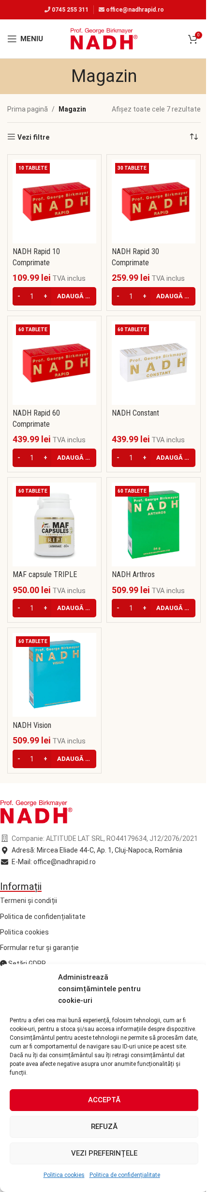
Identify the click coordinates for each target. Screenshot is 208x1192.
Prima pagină (27, 109)
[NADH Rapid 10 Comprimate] (54, 201)
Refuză (104, 1126)
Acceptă (104, 1099)
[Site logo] (104, 38)
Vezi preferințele (104, 1153)
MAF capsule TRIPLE (45, 574)
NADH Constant (135, 413)
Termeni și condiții (28, 900)
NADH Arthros (133, 574)
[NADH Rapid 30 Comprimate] (153, 201)
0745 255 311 (70, 9)
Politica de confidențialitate (124, 1175)
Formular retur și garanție (39, 947)
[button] (54, 296)
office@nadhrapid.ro (135, 9)
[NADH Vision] (54, 675)
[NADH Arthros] (153, 524)
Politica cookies (64, 1175)
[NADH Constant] (153, 363)
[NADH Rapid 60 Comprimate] (54, 363)
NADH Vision (32, 725)
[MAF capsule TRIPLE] (54, 524)
